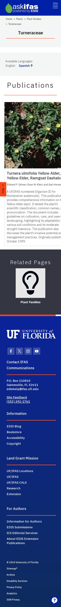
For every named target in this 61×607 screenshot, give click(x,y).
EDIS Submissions (20, 527)
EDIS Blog (14, 426)
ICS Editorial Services (22, 533)
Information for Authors (24, 521)
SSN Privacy (13, 599)
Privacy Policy (14, 587)
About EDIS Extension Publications (22, 541)
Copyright (14, 443)
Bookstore (14, 432)
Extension (14, 494)
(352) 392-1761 (18, 401)
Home (9, 18)
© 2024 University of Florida (22, 562)
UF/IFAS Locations (20, 471)
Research (13, 488)
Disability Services (17, 580)
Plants (19, 18)
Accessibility (16, 438)
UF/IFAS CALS (17, 482)
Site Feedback (17, 397)
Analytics (12, 593)
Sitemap (11, 568)
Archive (11, 574)
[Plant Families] (30, 283)
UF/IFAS (13, 477)
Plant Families (34, 18)
